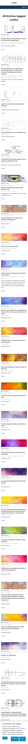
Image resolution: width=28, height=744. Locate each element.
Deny (6, 738)
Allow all (23, 739)
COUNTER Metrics (20, 728)
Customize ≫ (15, 739)
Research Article (5, 34)
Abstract (3, 49)
